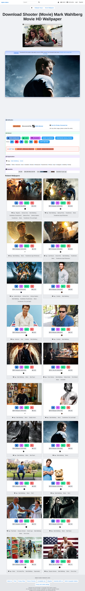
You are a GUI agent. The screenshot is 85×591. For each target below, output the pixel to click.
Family (69, 164)
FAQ (15, 581)
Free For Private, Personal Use (59, 125)
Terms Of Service (31, 581)
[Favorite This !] (58, 407)
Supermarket (37, 571)
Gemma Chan (25, 212)
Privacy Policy (21, 581)
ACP (10, 149)
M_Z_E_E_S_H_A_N (28, 292)
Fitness (50, 164)
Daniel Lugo (30, 530)
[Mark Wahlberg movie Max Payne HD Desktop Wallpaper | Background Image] (24, 442)
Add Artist (16, 126)
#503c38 (53, 171)
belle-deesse (39, 126)
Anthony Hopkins (35, 215)
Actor (22, 164)
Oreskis (28, 209)
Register (81, 2)
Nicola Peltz (58, 255)
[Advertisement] (42, 107)
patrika (29, 567)
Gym (54, 164)
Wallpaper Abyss (39, 7)
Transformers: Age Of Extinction (61, 215)
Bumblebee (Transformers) (15, 215)
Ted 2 (32, 493)
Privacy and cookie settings (42, 584)
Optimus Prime (26, 215)
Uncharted (63, 379)
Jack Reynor (51, 255)
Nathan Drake (67, 377)
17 (27, 521)
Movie (20, 218)
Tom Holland (74, 377)
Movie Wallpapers (49, 7)
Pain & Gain (26, 533)
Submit (63, 2)
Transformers (44, 164)
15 (63, 561)
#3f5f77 (41, 171)
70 (63, 203)
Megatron (18, 212)
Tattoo (13, 164)
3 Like (26, 138)
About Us (9, 581)
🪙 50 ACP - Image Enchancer (44, 149)
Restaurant (37, 164)
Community (71, 2)
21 (27, 246)
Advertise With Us (58, 581)
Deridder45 (65, 209)
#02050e (45, 171)
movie (21, 161)
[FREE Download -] (53, 407)
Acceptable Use (41, 581)
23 (63, 246)
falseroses (28, 489)
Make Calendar (48, 138)
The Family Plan (20, 571)
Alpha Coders (5, 2)
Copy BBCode (44, 141)
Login (76, 2)
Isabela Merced (17, 296)
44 (27, 203)
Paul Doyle (13, 530)
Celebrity (64, 164)
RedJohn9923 (65, 567)
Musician (17, 164)
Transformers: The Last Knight (30, 218)
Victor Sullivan (51, 377)
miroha (65, 292)
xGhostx (28, 252)
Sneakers (27, 164)
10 (27, 286)
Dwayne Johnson (22, 530)
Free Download (14, 138)
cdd (28, 335)
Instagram (59, 164)
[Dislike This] (68, 407)
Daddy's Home (32, 417)
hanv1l (65, 413)
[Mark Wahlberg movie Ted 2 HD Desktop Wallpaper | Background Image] (60, 480)
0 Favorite (36, 138)
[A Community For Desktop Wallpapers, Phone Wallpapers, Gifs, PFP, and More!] (31, 7)
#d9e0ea (49, 171)
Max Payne (32, 377)
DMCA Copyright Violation (71, 581)
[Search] (39, 2)
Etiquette (49, 581)
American (17, 339)
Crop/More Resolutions (64, 138)
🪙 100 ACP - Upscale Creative (24, 149)
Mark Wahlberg (15, 161)
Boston (32, 164)
